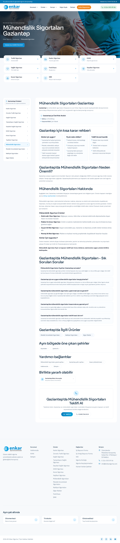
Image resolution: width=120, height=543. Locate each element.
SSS (77, 457)
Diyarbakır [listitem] (44, 348)
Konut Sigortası (58, 472)
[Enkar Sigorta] (12, 449)
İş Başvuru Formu (82, 450)
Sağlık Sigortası (58, 457)
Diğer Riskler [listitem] (87, 335)
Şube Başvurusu (84, 7)
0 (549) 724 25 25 (83, 414)
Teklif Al (68, 414)
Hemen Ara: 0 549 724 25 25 (108, 1)
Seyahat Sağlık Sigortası (61, 466)
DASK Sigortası (58, 469)
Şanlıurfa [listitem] (55, 348)
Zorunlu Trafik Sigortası (61, 454)
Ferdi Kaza (56, 494)
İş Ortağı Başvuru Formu (84, 454)
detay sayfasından (49, 196)
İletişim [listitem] (56, 366)
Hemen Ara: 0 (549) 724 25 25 (14, 45)
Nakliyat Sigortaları (59, 487)
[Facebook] (102, 539)
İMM (54, 497)
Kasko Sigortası (58, 450)
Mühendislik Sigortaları (61, 479)
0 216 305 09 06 (110, 7)
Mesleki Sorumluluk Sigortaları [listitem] (50, 335)
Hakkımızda (34, 450)
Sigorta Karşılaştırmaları (84, 463)
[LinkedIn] (110, 539)
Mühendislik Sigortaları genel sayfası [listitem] (52, 362)
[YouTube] (115, 539)
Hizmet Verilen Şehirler (84, 467)
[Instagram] (106, 539)
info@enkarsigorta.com (109, 464)
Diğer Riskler (57, 491)
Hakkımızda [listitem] (44, 366)
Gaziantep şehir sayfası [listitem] (76, 362)
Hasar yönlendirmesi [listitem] (95, 362)
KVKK (32, 454)
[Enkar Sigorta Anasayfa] (11, 7)
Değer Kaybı (63, 7)
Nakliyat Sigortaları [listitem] (71, 335)
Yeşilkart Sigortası (59, 475)
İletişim (72, 7)
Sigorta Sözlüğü (81, 460)
